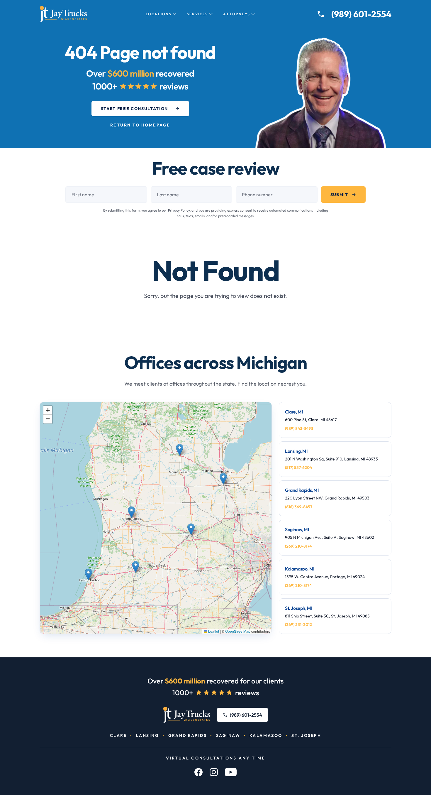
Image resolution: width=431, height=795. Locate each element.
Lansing (147, 735)
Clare (118, 735)
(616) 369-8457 (298, 506)
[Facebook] (198, 772)
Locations (159, 14)
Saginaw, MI (297, 529)
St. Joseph (306, 735)
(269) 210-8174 (298, 546)
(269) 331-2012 (298, 624)
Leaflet (213, 631)
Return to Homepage (140, 125)
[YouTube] (231, 772)
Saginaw (228, 735)
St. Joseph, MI (298, 608)
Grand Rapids (187, 735)
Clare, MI (294, 412)
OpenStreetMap (237, 631)
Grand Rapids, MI (302, 490)
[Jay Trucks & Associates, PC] (186, 715)
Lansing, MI (296, 451)
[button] (179, 450)
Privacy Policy (179, 210)
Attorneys (236, 14)
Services (197, 14)
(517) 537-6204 (298, 467)
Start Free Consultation (134, 108)
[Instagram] (214, 772)
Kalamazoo (266, 735)
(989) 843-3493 (299, 428)
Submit (339, 194)
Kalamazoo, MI (299, 569)
